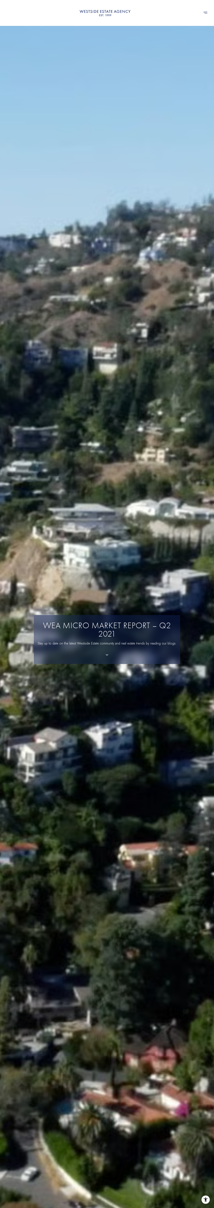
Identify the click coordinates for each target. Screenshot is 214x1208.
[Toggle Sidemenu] (205, 13)
